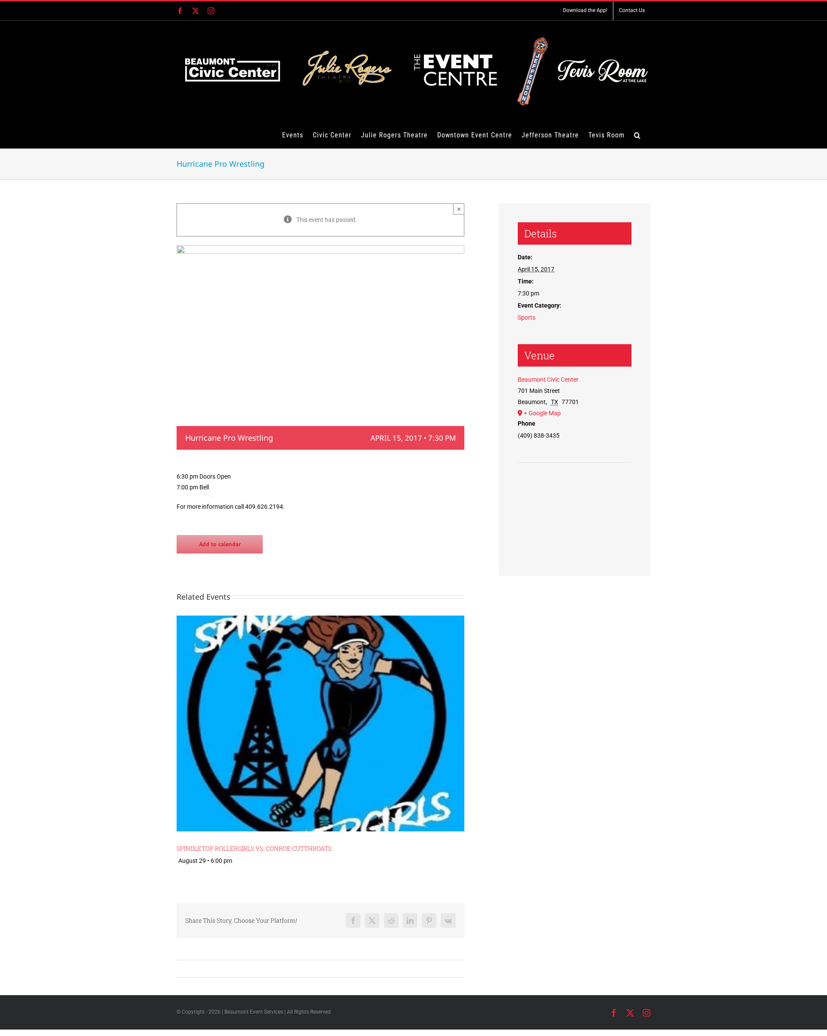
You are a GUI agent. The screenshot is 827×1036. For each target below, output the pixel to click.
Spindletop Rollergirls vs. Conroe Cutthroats (254, 848)
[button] (637, 134)
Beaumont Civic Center (548, 379)
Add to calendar (220, 544)
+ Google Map (542, 413)
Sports (526, 317)
